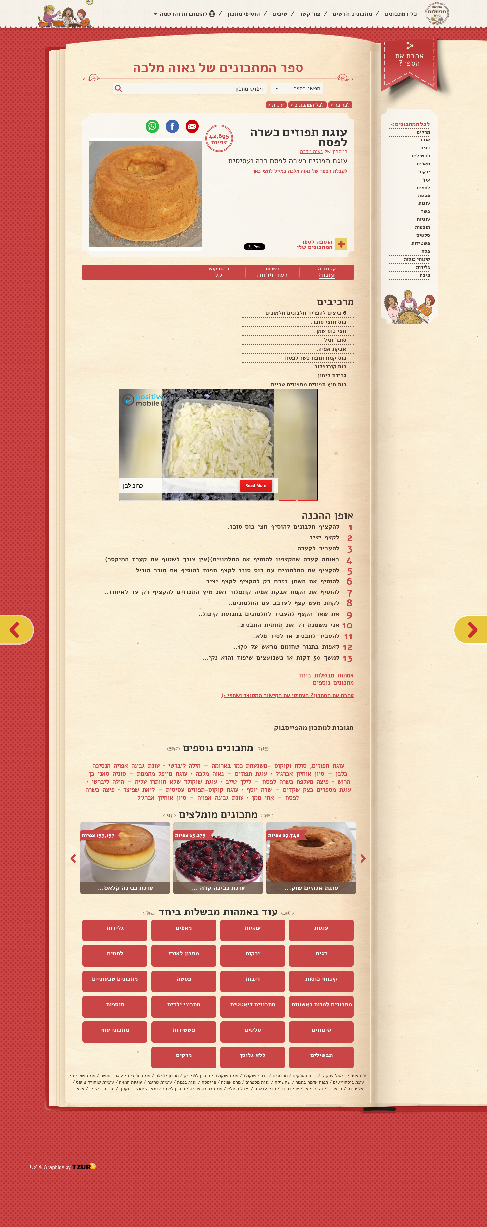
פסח (425, 251)
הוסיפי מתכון (243, 14)
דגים (425, 147)
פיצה (425, 275)
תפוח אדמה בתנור (312, 1082)
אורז (425, 140)
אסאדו (78, 1089)
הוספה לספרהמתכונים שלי (315, 244)
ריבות (253, 979)
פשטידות (420, 243)
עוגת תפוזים (139, 1075)
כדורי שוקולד (255, 1075)
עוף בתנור (290, 1089)
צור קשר (309, 14)
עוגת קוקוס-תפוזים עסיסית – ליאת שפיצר (180, 789)
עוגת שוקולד (226, 1075)
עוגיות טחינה (159, 1082)
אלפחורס (355, 1089)
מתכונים (280, 1075)
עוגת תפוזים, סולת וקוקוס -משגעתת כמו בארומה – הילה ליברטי (256, 765)
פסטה (424, 195)
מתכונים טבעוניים (115, 979)
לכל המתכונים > (307, 104)
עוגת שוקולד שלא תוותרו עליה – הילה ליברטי (154, 781)
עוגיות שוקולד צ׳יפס (95, 1082)
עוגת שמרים (84, 1075)
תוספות (422, 227)
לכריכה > (340, 104)
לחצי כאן (263, 171)
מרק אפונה (231, 1082)
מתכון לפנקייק (197, 1075)
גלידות (423, 267)
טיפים (279, 14)
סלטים (423, 235)
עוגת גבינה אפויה (206, 1089)
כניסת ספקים (305, 1075)
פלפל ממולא (238, 1089)
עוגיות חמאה (130, 1082)
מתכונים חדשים (352, 14)
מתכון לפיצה (167, 1075)
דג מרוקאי (313, 1089)
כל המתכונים (400, 14)
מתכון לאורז (183, 953)
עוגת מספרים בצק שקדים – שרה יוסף (299, 789)
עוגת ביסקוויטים (348, 1082)
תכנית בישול (101, 1089)
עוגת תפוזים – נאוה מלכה (231, 773)
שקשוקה (283, 1082)
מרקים (423, 132)
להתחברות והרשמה (184, 14)
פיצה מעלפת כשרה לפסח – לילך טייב (277, 781)
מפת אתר (359, 1075)
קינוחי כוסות (417, 259)
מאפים (423, 163)
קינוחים (321, 1029)
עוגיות (423, 219)
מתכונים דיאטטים (252, 1004)
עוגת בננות (187, 1082)
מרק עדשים (265, 1089)
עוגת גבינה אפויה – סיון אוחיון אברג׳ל (190, 797)
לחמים (423, 187)
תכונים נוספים (331, 682)
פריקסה (209, 1082)
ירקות (424, 171)
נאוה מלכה (311, 151)
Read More (255, 486)
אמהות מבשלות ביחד (326, 675)
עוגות (424, 203)
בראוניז (335, 1089)
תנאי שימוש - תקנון (138, 1089)
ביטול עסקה (334, 1075)
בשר (425, 211)
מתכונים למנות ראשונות (321, 1004)
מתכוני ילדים (183, 1004)
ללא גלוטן (253, 1055)
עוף (426, 179)
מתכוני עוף (115, 1029)
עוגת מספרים (257, 1082)
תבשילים (421, 155)
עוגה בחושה (111, 1075)
